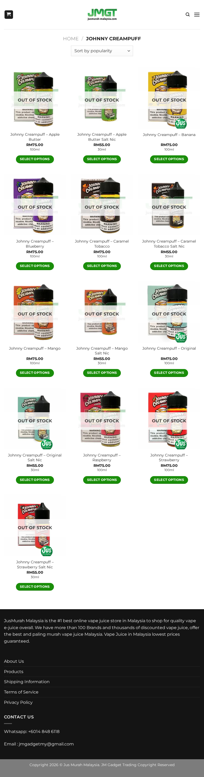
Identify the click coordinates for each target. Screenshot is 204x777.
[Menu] (197, 14)
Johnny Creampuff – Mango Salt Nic (102, 351)
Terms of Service (21, 692)
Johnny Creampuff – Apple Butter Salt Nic (101, 137)
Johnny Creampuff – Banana (169, 134)
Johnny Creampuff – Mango (35, 348)
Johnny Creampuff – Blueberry (35, 244)
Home (71, 39)
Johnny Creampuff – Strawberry (169, 458)
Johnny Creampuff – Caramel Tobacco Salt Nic (169, 244)
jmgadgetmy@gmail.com (46, 744)
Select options (35, 159)
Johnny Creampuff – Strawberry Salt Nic (35, 564)
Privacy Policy (18, 702)
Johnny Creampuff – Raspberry (102, 458)
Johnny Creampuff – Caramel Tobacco (102, 244)
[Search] (188, 15)
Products (13, 671)
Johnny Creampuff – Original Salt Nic (35, 458)
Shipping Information (27, 681)
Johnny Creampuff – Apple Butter (35, 137)
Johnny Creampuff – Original (169, 348)
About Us (14, 661)
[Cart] (9, 14)
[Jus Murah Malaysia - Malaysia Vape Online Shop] (102, 14)
